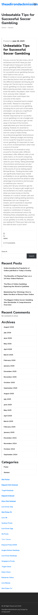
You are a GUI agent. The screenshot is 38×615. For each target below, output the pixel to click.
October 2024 (9, 449)
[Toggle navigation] (35, 4)
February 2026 (9, 360)
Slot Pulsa (6, 479)
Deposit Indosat (8, 496)
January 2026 (9, 366)
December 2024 (10, 438)
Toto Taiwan (6, 539)
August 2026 (9, 327)
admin (5, 238)
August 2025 (9, 393)
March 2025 (8, 421)
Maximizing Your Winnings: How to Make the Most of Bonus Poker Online (19, 293)
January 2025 (9, 432)
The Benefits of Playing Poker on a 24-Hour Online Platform (18, 277)
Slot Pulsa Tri (7, 512)
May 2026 (7, 344)
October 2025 (9, 382)
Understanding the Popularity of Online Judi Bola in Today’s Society (17, 269)
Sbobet (7, 472)
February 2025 (9, 427)
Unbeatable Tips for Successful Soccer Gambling (16, 50)
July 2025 (7, 399)
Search (4, 251)
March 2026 (8, 355)
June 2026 (8, 338)
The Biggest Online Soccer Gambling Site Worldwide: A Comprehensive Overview (18, 302)
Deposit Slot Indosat (10, 485)
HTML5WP (6, 612)
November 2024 (10, 443)
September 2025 (10, 388)
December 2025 (10, 371)
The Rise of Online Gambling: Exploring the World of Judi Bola (16, 285)
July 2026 (7, 333)
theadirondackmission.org (13, 4)
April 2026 (8, 349)
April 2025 (8, 416)
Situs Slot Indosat (9, 501)
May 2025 (7, 410)
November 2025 (10, 377)
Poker (6, 467)
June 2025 (8, 405)
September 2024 (10, 454)
